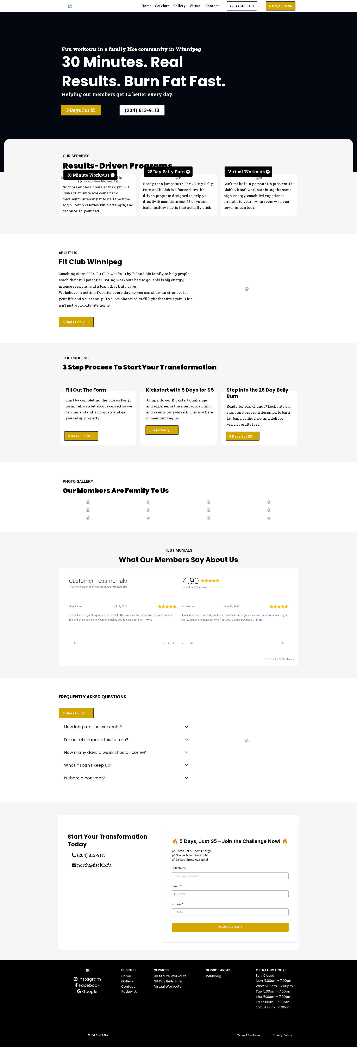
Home (146, 6)
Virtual (195, 6)
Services (162, 6)
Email (177, 886)
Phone (177, 904)
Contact (212, 6)
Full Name (179, 868)
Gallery (179, 6)
